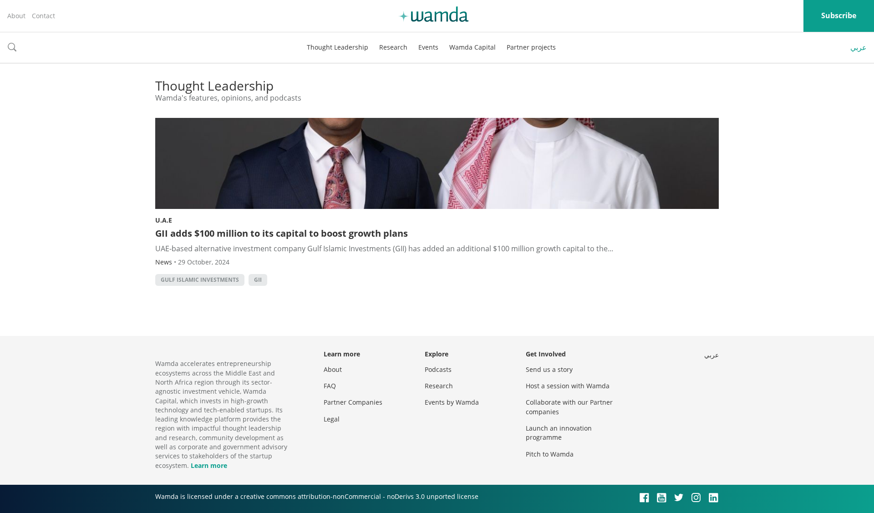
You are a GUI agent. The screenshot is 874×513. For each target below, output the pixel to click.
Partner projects (531, 47)
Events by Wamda (452, 402)
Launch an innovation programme (559, 433)
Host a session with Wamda (568, 385)
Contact (43, 15)
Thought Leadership (337, 47)
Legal (332, 419)
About (16, 15)
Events (428, 47)
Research (393, 47)
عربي (858, 47)
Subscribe (838, 15)
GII (258, 280)
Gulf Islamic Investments (200, 280)
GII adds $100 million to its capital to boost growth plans (282, 233)
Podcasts (438, 369)
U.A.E (163, 220)
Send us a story (549, 369)
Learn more (209, 465)
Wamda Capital (472, 47)
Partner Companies (353, 402)
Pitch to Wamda (550, 454)
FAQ (330, 385)
